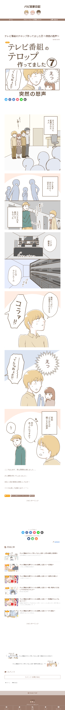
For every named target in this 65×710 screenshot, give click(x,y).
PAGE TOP (33, 693)
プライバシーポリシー (32, 704)
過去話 (7, 495)
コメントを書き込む (32, 677)
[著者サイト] (28, 538)
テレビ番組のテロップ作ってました (21, 495)
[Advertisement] (32, 27)
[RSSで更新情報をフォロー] (36, 538)
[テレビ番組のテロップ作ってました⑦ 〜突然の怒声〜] (13, 99)
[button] (60, 363)
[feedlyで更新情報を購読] (32, 538)
